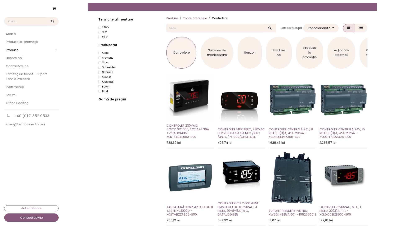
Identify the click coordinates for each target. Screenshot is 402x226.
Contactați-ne (31, 217)
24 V (105, 37)
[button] (321, 28)
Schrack (107, 72)
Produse (172, 18)
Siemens (107, 57)
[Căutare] (52, 21)
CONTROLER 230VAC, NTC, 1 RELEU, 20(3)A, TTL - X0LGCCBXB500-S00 (340, 211)
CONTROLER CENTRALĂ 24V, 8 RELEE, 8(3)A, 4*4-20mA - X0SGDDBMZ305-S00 (291, 133)
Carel (105, 53)
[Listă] (361, 28)
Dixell (105, 91)
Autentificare (31, 208)
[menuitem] (31, 34)
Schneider (108, 67)
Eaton (106, 86)
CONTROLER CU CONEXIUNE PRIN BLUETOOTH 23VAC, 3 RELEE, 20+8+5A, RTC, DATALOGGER (238, 209)
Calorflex (107, 81)
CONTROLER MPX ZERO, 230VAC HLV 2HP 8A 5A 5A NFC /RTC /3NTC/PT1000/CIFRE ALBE (241, 133)
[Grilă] (349, 28)
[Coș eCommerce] (54, 8)
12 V (104, 32)
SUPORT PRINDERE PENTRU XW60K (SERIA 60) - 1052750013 (292, 212)
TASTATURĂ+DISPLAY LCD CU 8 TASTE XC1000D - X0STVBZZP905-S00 (189, 211)
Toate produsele (195, 18)
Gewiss (106, 77)
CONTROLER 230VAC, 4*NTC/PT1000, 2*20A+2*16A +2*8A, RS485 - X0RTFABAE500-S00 (187, 131)
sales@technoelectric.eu (25, 124)
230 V (105, 27)
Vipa (105, 62)
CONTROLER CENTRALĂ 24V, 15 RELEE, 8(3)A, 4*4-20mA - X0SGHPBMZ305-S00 (342, 133)
